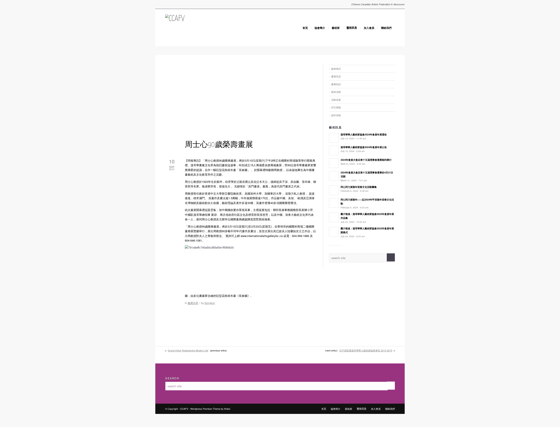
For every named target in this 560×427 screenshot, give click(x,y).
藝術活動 (336, 91)
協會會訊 (336, 68)
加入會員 (369, 27)
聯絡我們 (386, 27)
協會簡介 (320, 27)
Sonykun (210, 303)
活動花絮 (336, 99)
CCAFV (184, 408)
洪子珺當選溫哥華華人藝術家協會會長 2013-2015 (365, 350)
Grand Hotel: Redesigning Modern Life (188, 350)
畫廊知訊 (336, 84)
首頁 (305, 27)
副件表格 (336, 115)
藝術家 (336, 27)
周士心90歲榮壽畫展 (219, 145)
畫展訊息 (193, 303)
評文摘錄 (336, 107)
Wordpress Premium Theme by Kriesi (210, 408)
